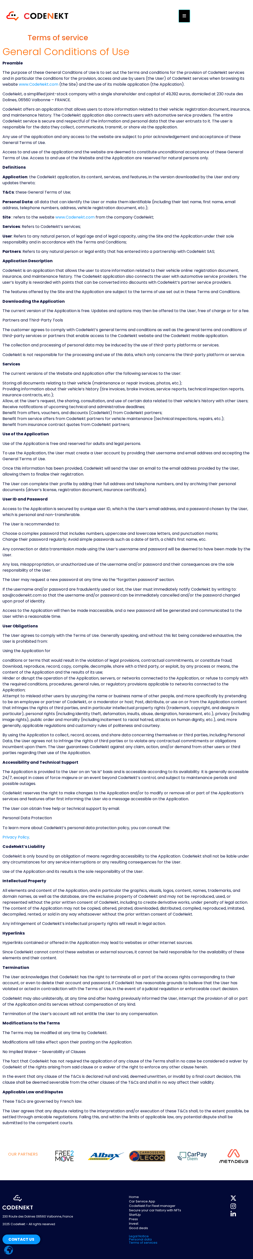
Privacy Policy (15, 837)
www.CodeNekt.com (38, 84)
